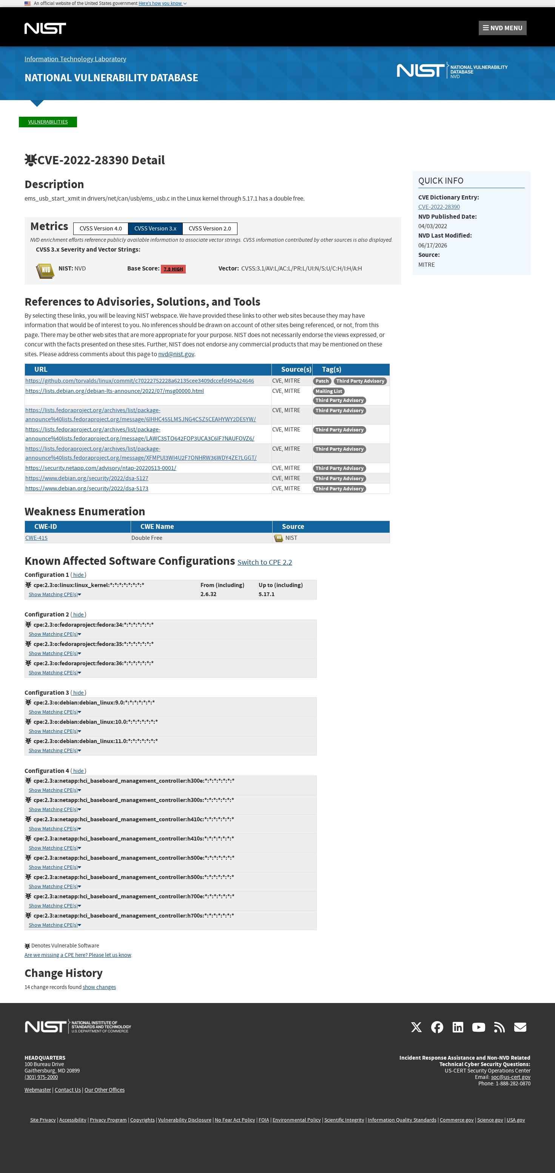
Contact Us (68, 1090)
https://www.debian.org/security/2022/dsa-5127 (86, 478)
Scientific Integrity (344, 1120)
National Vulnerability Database (111, 78)
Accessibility (72, 1120)
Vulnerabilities (48, 121)
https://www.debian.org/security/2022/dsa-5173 (86, 488)
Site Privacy (43, 1120)
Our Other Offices (105, 1090)
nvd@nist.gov (176, 354)
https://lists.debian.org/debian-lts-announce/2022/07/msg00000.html (114, 391)
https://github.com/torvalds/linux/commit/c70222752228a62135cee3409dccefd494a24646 (139, 381)
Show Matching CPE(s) (53, 594)
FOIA (264, 1120)
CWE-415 (36, 538)
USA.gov (516, 1120)
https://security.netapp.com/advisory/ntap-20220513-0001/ (100, 468)
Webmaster (38, 1090)
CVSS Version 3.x (155, 228)
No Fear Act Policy (235, 1120)
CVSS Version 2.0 (210, 228)
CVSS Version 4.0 (101, 228)
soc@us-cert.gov (510, 1077)
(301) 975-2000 (41, 1077)
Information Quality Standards (402, 1120)
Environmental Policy (297, 1120)
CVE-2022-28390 (439, 207)
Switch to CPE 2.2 (264, 562)
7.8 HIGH (173, 269)
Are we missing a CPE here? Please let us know (78, 955)
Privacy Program (108, 1120)
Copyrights (142, 1120)
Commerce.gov (457, 1120)
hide (78, 575)
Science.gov (490, 1120)
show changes (99, 987)
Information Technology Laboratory (75, 59)
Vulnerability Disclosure (184, 1120)
